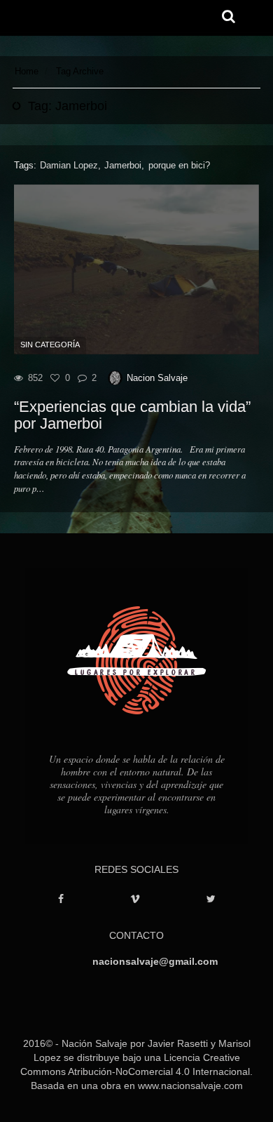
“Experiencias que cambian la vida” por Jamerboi (132, 415)
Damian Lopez (69, 165)
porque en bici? (179, 165)
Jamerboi (122, 165)
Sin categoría (50, 344)
